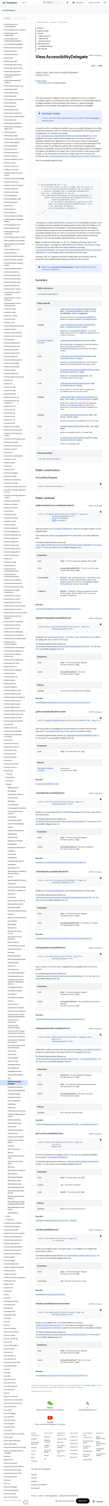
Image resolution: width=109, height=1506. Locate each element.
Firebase (34, 1481)
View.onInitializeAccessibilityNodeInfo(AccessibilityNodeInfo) (64, 136)
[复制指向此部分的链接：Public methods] (57, 498)
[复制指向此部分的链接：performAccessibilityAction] (65, 1133)
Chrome (34, 1478)
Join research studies (100, 1454)
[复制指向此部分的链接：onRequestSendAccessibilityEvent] (72, 1028)
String (93, 311)
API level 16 (98, 712)
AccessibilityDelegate (47, 294)
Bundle (75, 313)
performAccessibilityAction (72, 415)
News (33, 1454)
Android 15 (73, 1444)
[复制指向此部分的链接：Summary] (49, 280)
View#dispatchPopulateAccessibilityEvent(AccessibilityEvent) (63, 646)
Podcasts (34, 1461)
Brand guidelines (51, 1496)
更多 (23, 3)
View (84, 98)
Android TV (61, 1456)
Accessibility (95, 118)
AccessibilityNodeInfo (74, 311)
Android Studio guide (88, 1442)
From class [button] (49, 459)
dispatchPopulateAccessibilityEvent (76, 325)
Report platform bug (100, 1437)
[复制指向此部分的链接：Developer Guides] (62, 113)
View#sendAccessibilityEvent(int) (81, 1256)
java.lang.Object (41, 81)
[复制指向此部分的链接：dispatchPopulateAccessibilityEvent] (73, 618)
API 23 (66, 242)
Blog (32, 1458)
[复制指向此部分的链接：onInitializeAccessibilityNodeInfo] (71, 872)
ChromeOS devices (61, 1446)
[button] (14, 25)
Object (46, 75)
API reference (9, 10)
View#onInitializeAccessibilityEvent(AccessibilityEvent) (61, 821)
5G (45, 1459)
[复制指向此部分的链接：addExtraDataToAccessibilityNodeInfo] (76, 505)
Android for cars (61, 1451)
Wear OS (60, 1442)
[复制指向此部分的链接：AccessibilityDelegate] (59, 478)
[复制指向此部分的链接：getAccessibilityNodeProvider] (68, 712)
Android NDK (87, 1460)
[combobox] (53, 2)
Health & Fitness (47, 1446)
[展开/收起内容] (44, 28)
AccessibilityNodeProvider (55, 720)
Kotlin (93, 66)
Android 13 (73, 1450)
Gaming (47, 1437)
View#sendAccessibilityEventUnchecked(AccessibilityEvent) (62, 1335)
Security (34, 1447)
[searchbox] (14, 18)
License (40, 1496)
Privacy (46, 1455)
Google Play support (100, 1449)
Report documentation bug (101, 1443)
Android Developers (42, 22)
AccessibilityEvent (73, 327)
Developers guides (87, 1447)
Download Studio (86, 1455)
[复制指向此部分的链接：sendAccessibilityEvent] (61, 1230)
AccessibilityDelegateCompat (62, 267)
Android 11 (73, 1457)
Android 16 (74, 1440)
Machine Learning (47, 1441)
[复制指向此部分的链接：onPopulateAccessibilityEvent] (67, 948)
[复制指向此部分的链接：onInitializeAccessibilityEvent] (67, 793)
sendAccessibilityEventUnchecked (75, 438)
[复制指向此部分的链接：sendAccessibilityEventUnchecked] (72, 1304)
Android (34, 1439)
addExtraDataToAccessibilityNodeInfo (76, 309)
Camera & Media (47, 1451)
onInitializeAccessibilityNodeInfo (75, 370)
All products (35, 1488)
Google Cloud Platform (39, 1485)
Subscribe (82, 1501)
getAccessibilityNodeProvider (73, 341)
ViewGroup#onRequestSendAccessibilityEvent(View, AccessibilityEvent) (67, 1059)
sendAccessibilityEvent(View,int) (50, 1325)
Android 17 (73, 1437)
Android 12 (73, 1454)
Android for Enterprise (35, 1443)
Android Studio (94, 3)
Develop (53, 22)
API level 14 (98, 55)
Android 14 (74, 1447)
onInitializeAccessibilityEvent (74, 356)
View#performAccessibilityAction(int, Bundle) (56, 1221)
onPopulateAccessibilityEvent (73, 383)
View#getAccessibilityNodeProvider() (83, 735)
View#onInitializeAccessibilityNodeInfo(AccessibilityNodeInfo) (64, 898)
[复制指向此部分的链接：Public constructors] (62, 470)
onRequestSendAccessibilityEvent (74, 397)
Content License (90, 1385)
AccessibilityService (69, 349)
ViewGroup (93, 397)
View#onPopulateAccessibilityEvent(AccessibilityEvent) (60, 976)
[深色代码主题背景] (100, 484)
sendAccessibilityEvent (70, 426)
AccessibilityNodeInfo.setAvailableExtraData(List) (58, 609)
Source (33, 1451)
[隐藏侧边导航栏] (26, 1502)
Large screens (62, 1439)
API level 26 (98, 506)
